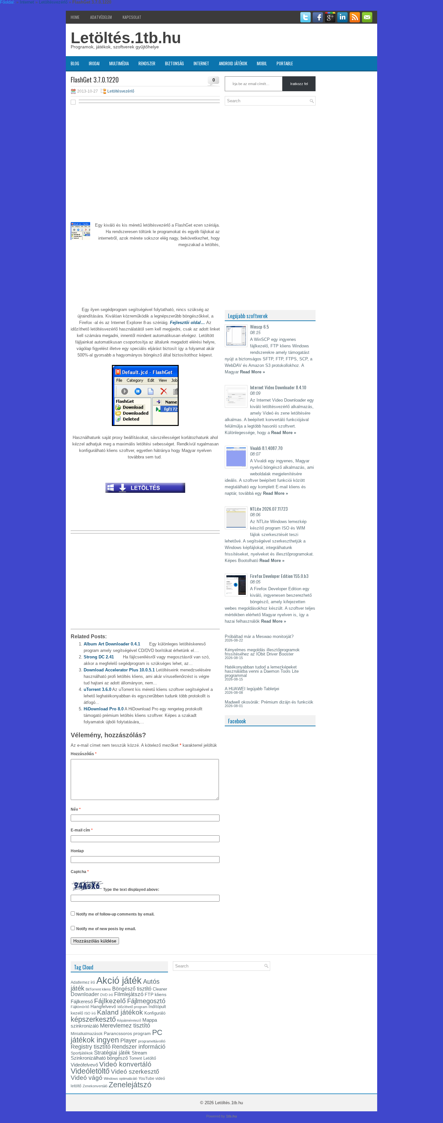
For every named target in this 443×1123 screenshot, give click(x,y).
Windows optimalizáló (120, 1078)
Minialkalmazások (86, 1033)
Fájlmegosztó (146, 1000)
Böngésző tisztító (131, 989)
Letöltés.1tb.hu (126, 37)
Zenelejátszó (130, 1084)
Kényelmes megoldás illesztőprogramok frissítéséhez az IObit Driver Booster (262, 651)
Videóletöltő (90, 1071)
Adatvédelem (101, 17)
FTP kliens (155, 994)
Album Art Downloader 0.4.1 (112, 644)
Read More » (252, 371)
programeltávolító (151, 1041)
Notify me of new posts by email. (106, 929)
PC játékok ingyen (116, 1036)
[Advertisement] (145, 153)
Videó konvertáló (125, 1064)
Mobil (262, 63)
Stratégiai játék (112, 1052)
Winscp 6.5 (259, 326)
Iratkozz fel (299, 84)
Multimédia (119, 63)
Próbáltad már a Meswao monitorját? (259, 636)
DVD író (106, 995)
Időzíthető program (132, 1007)
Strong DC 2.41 (99, 657)
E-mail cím (82, 830)
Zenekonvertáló (95, 1086)
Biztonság (174, 63)
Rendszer (146, 63)
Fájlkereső (82, 1001)
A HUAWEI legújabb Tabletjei (252, 688)
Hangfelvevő (103, 1006)
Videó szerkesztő (135, 1071)
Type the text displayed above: (131, 889)
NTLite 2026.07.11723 (269, 508)
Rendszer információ (138, 1046)
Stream (139, 1052)
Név (76, 809)
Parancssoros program (127, 1033)
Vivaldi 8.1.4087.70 (266, 447)
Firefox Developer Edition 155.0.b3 (279, 575)
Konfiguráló (154, 1013)
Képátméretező (129, 1020)
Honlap (77, 851)
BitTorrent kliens (98, 989)
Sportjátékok (82, 1053)
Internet (201, 63)
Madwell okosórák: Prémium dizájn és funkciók (269, 702)
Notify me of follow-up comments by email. (115, 914)
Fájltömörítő (80, 1007)
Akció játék (119, 980)
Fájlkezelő (110, 1000)
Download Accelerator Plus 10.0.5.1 (119, 670)
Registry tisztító (91, 1046)
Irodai (94, 63)
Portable (285, 63)
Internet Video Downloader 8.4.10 (278, 387)
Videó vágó (86, 1077)
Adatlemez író (83, 982)
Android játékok (233, 63)
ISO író (90, 1013)
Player (128, 1040)
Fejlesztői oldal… (187, 322)
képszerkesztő (93, 1019)
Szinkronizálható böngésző (99, 1058)
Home (75, 17)
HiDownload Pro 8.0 (104, 708)
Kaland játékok (120, 1012)
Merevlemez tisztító (125, 1025)
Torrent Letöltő (142, 1058)
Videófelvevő (84, 1064)
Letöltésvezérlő (120, 91)
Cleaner (160, 989)
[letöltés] (145, 494)
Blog (75, 63)
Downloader (85, 994)
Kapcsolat (132, 17)
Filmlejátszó (128, 994)
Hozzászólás (84, 754)
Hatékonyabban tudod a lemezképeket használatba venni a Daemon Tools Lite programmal (262, 671)
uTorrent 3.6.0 (97, 689)
